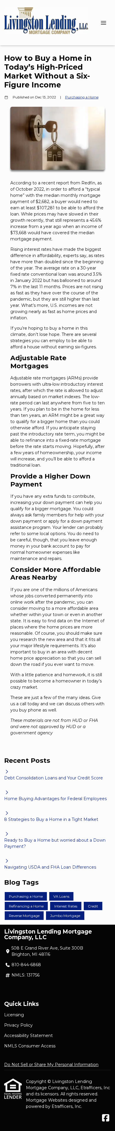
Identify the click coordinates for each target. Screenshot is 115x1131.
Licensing (14, 1014)
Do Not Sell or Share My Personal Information (51, 1064)
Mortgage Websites (47, 1100)
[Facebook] (106, 1118)
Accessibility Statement (28, 1035)
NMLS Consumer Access (29, 1046)
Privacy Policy (18, 1025)
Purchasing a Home (81, 97)
